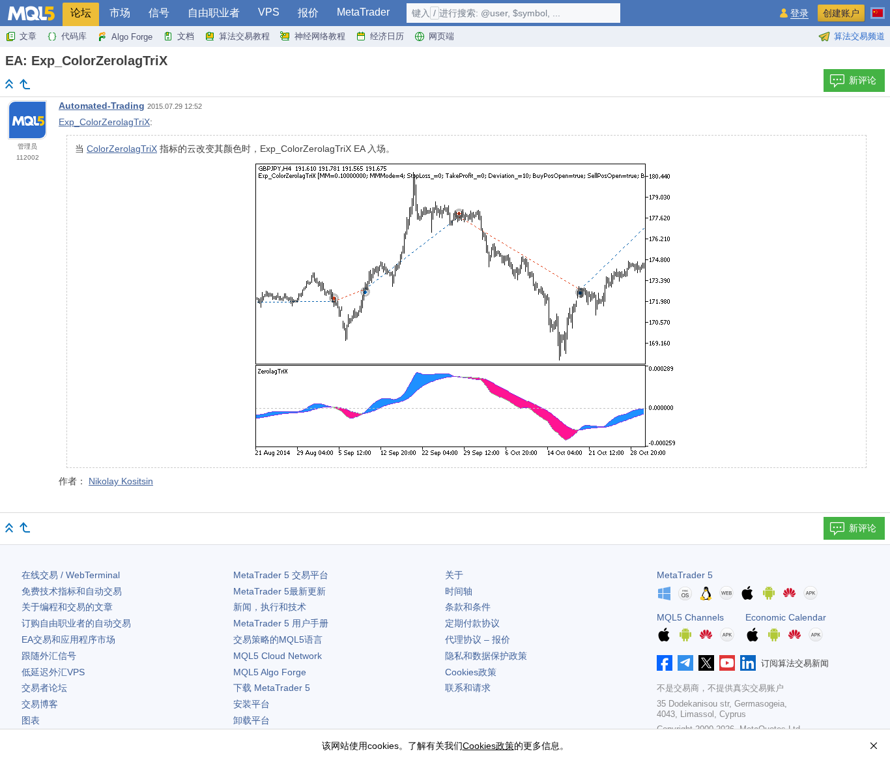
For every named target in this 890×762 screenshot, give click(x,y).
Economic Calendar (785, 617)
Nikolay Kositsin (121, 481)
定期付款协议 (472, 623)
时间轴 (458, 591)
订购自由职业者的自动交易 (76, 623)
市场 (119, 12)
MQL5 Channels (690, 617)
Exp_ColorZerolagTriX (104, 122)
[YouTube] (727, 663)
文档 (185, 36)
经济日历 (387, 36)
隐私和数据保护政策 (486, 656)
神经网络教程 (319, 36)
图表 (31, 720)
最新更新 (279, 591)
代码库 (74, 36)
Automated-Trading (102, 105)
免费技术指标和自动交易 (72, 591)
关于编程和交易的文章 (67, 607)
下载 (271, 687)
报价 (308, 12)
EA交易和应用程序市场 (68, 639)
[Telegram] (685, 663)
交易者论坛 (44, 687)
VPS (269, 12)
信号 (159, 12)
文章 (28, 36)
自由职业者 (214, 12)
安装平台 (251, 704)
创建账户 (841, 13)
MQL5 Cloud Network (277, 656)
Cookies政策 (470, 672)
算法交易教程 (244, 36)
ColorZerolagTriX (122, 148)
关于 (454, 575)
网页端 (441, 36)
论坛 (80, 12)
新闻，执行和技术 (269, 607)
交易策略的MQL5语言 (278, 639)
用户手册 (280, 623)
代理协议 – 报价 (477, 639)
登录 (799, 13)
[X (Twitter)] (706, 663)
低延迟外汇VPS (53, 672)
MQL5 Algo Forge (269, 672)
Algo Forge (131, 37)
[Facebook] (664, 663)
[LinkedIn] (748, 663)
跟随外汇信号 (49, 656)
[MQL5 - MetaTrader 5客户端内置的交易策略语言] (31, 13)
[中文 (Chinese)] (877, 7)
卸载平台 (251, 720)
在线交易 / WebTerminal (71, 575)
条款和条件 (468, 607)
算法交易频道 (859, 36)
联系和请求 (468, 687)
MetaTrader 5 (685, 575)
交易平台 (280, 575)
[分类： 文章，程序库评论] (25, 84)
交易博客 (40, 704)
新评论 (862, 80)
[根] (9, 84)
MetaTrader (363, 12)
